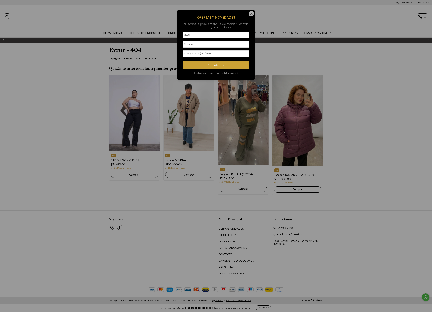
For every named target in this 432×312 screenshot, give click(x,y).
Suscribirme (216, 65)
